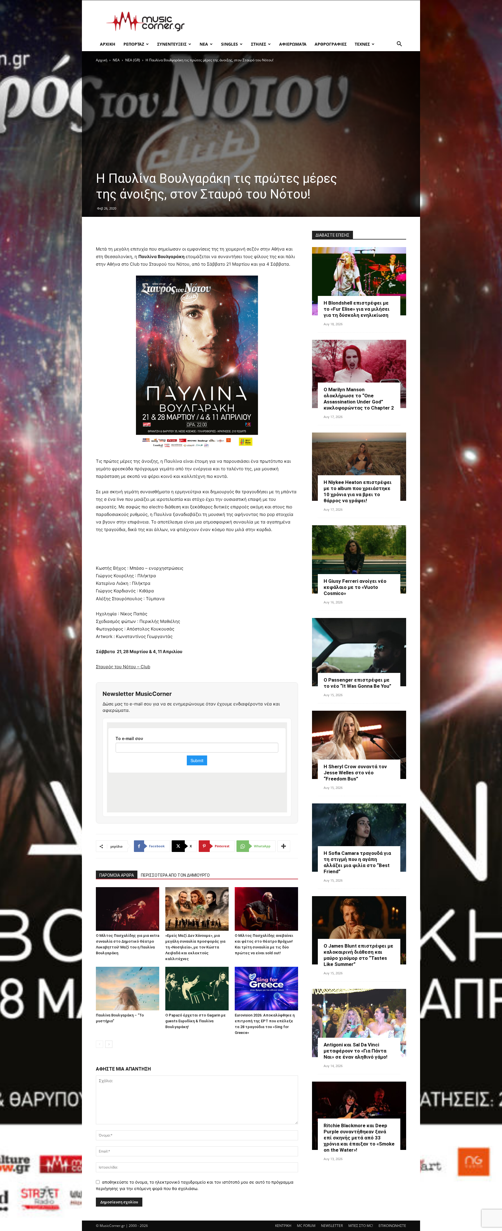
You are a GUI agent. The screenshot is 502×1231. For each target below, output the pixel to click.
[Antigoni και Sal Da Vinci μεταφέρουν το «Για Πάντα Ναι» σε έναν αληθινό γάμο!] (359, 1023)
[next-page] (108, 1044)
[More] (283, 846)
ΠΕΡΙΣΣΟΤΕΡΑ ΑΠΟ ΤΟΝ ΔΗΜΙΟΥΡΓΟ (175, 875)
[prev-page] (99, 1044)
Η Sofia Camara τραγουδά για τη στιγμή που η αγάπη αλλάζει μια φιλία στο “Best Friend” (357, 862)
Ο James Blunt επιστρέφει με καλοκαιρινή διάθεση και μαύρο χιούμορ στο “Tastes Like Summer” (358, 955)
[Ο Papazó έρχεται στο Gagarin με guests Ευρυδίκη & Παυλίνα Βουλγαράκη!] (197, 988)
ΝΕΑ (204, 44)
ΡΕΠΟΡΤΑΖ (133, 44)
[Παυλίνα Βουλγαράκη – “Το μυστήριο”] (127, 988)
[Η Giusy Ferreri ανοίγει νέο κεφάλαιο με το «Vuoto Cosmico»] (359, 559)
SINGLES (229, 44)
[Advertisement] (300, 21)
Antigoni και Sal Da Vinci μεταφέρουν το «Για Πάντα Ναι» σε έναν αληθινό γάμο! (356, 1051)
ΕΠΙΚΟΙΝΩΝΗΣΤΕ (392, 1225)
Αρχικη (107, 44)
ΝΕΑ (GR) (132, 60)
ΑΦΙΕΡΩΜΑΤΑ (292, 44)
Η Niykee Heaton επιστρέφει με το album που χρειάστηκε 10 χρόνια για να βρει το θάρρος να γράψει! (358, 491)
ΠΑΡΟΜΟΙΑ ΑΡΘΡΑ (116, 875)
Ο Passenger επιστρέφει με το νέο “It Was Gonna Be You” (357, 683)
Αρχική (101, 60)
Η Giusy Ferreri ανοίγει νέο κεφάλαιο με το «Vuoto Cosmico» (355, 587)
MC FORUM (306, 1225)
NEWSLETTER (332, 1225)
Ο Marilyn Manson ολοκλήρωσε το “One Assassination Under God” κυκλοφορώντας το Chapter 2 (359, 399)
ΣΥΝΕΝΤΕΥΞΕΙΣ (172, 44)
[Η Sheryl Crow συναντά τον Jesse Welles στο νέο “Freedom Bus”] (359, 745)
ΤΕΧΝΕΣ (362, 44)
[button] (399, 44)
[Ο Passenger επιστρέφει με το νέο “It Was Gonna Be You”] (359, 652)
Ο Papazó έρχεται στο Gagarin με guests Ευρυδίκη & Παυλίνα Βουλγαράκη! (195, 1021)
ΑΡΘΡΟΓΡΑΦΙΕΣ (331, 44)
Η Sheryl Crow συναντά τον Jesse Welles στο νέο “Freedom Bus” (355, 773)
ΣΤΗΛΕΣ (258, 44)
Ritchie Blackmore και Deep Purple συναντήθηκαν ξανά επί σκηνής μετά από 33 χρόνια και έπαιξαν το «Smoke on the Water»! (359, 1138)
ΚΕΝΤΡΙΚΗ (283, 1225)
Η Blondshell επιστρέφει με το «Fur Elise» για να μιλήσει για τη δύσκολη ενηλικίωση (357, 309)
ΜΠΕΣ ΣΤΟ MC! (360, 1225)
